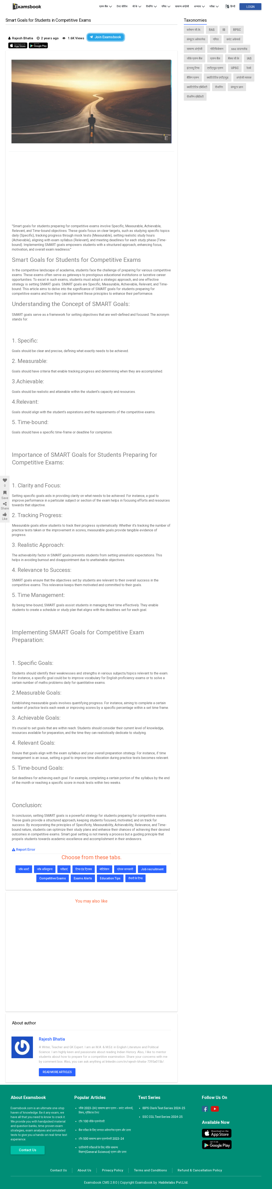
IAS (249, 58)
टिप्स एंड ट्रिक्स (83, 869)
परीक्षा (212, 6)
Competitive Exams (52, 878)
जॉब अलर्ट (23, 869)
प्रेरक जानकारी (125, 869)
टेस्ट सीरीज (122, 6)
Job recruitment (152, 869)
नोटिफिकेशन (216, 49)
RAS (212, 29)
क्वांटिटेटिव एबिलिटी (197, 87)
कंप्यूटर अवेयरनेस (196, 39)
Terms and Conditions (150, 1170)
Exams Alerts (83, 878)
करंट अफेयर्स (233, 39)
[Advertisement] (91, 186)
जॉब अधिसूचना (44, 869)
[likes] (5, 480)
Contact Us (27, 1150)
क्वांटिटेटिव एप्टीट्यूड (217, 77)
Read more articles (57, 1072)
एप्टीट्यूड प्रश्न (215, 68)
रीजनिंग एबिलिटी (195, 96)
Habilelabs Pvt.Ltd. (173, 1183)
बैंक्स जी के (233, 58)
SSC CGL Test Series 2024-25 (162, 1116)
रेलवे (248, 68)
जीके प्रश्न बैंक (194, 58)
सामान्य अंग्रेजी (182, 6)
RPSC (237, 29)
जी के (135, 6)
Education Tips (110, 878)
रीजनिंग (149, 6)
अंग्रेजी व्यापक (243, 77)
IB (223, 29)
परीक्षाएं (64, 869)
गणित (164, 6)
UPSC (235, 68)
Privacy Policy (112, 1170)
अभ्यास (197, 6)
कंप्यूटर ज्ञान (237, 87)
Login (250, 6)
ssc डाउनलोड (239, 49)
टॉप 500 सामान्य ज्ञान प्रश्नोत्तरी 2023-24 (101, 1138)
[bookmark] (5, 492)
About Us (84, 1170)
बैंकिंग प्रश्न (193, 77)
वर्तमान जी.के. (194, 29)
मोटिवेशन (104, 869)
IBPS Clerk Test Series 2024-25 (163, 1108)
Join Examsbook (108, 37)
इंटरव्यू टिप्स (193, 68)
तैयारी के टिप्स (135, 878)
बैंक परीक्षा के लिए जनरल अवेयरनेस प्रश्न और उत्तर (105, 1130)
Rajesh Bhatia (52, 1039)
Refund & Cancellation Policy (200, 1170)
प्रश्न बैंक (104, 6)
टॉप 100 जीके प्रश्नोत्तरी (92, 1121)
